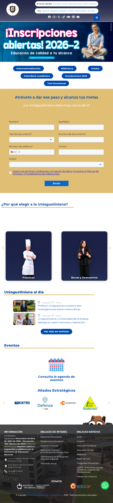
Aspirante (45, 11)
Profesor (71, 11)
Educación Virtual (60, 4)
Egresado (63, 11)
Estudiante (55, 11)
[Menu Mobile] (97, 17)
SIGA (86, 4)
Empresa (91, 11)
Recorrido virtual (75, 4)
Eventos (93, 4)
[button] (2, 248)
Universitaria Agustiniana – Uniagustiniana (45, 495)
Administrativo (81, 11)
